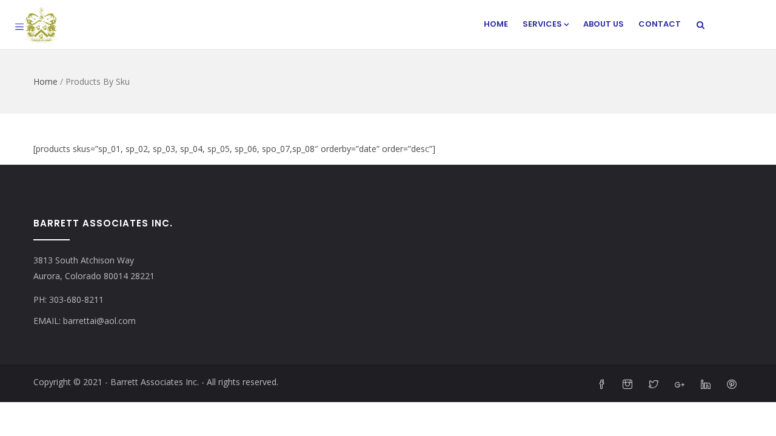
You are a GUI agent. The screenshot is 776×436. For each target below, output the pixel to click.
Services (542, 24)
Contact (659, 24)
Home (496, 24)
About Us (603, 24)
